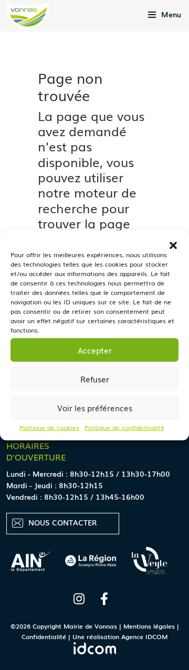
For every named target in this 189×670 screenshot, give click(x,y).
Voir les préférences (94, 407)
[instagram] (79, 596)
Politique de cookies (49, 427)
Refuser (94, 379)
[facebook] (104, 596)
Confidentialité (44, 636)
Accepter (95, 350)
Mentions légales (149, 626)
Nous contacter (62, 522)
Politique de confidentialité (124, 427)
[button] (173, 243)
